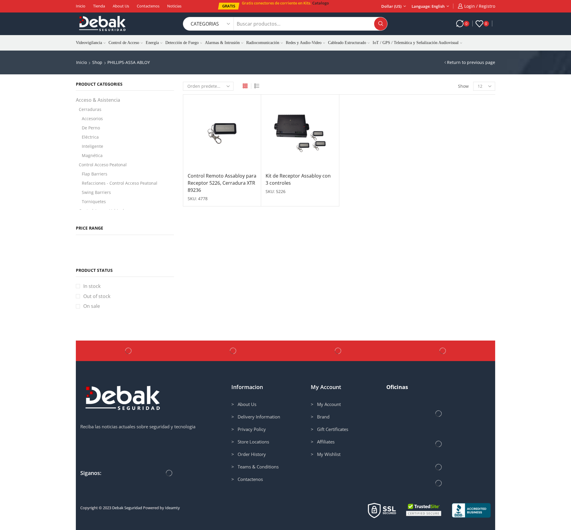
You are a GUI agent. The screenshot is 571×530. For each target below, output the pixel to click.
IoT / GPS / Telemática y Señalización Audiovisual (416, 42)
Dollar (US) (391, 6)
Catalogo (320, 3)
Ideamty (172, 507)
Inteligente (92, 146)
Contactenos (148, 6)
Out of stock (96, 296)
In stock (92, 286)
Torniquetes (94, 201)
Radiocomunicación (262, 42)
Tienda (99, 6)
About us (121, 6)
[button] (228, 6)
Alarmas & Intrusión (222, 42)
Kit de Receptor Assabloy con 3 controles (298, 179)
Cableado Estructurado (347, 42)
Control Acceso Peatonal (103, 164)
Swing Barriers (96, 192)
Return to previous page (471, 62)
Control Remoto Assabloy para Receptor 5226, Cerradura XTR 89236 (222, 183)
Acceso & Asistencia (98, 100)
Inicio (80, 6)
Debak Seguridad (127, 507)
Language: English (428, 6)
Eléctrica (90, 137)
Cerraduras (90, 109)
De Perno (91, 128)
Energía (152, 42)
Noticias (174, 6)
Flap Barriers (94, 174)
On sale (91, 306)
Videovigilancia (89, 42)
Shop (97, 62)
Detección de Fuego (182, 42)
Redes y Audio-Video (303, 42)
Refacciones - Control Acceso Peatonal (119, 183)
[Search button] (380, 23)
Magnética (92, 155)
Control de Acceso (124, 42)
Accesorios (92, 118)
